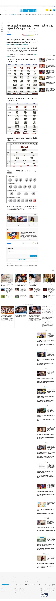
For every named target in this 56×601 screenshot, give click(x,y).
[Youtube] (49, 6)
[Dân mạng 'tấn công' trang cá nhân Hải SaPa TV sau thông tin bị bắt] (41, 429)
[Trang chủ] (0, 14)
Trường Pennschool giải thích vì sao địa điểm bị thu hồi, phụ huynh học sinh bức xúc (51, 466)
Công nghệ (39, 14)
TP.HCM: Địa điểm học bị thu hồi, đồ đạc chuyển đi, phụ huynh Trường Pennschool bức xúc (46, 476)
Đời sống (14, 14)
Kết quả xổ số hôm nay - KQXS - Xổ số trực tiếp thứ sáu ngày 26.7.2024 (28, 233)
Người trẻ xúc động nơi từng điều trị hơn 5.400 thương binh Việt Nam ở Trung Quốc (51, 447)
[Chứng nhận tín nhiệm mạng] (44, 595)
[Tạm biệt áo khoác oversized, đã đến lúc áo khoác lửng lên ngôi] (41, 558)
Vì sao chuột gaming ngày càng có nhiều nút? (45, 527)
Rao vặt (49, 577)
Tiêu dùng (47, 14)
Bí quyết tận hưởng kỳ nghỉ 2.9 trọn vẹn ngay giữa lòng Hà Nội (45, 397)
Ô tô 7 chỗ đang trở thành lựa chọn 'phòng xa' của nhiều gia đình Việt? (45, 549)
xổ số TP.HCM (26, 265)
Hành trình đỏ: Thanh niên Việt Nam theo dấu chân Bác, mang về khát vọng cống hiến (46, 457)
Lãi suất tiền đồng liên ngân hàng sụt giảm (45, 378)
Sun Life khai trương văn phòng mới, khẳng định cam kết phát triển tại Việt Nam (45, 382)
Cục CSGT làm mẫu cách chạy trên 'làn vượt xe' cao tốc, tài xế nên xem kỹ (51, 539)
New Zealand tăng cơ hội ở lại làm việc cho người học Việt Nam (45, 472)
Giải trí (33, 14)
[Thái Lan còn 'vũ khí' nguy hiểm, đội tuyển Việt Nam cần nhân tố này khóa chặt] (41, 486)
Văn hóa (30, 14)
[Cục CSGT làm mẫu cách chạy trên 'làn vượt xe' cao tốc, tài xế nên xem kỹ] (41, 539)
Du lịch (27, 14)
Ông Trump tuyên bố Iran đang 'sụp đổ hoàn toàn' (45, 360)
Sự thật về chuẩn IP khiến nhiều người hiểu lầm (46, 530)
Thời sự (6, 14)
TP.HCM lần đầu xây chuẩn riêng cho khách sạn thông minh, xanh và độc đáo (51, 410)
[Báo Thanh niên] (5, 585)
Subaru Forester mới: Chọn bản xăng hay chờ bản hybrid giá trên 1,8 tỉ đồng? (45, 545)
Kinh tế (12, 14)
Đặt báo (17, 584)
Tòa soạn (29, 584)
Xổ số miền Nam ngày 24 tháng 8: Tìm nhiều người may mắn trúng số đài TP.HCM (45, 401)
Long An (8, 44)
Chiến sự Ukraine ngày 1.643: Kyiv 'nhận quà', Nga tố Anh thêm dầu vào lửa (51, 354)
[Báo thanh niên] (28, 10)
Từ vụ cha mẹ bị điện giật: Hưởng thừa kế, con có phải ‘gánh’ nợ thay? (45, 341)
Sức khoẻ (14, 577)
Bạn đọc (49, 574)
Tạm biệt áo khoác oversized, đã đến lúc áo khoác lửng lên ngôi (51, 558)
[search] (11, 10)
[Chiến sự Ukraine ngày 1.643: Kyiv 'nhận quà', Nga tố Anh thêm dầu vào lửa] (41, 354)
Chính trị (3, 14)
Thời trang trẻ (51, 14)
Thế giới (9, 14)
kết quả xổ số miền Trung (33, 265)
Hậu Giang (25, 44)
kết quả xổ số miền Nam (18, 265)
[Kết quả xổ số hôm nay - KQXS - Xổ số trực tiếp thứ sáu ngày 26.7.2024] (13, 235)
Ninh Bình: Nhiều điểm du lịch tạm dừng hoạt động (45, 420)
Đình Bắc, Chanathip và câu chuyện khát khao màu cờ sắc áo (45, 495)
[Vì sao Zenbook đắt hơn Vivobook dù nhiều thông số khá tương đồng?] (41, 522)
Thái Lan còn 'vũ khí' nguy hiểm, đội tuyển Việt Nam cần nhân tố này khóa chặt (51, 486)
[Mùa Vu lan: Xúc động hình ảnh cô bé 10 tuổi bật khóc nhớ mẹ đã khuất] (41, 391)
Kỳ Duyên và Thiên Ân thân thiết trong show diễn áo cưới (45, 438)
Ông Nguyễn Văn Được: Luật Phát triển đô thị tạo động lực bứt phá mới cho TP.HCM (51, 335)
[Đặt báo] (50, 10)
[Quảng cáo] (47, 10)
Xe (42, 14)
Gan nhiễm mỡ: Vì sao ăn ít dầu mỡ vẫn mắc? (45, 513)
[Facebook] (51, 6)
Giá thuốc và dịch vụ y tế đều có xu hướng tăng (51, 503)
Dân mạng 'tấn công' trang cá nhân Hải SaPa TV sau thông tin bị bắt (51, 429)
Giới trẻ (21, 14)
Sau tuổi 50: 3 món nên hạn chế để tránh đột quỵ (45, 510)
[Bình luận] (2, 31)
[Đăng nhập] (54, 10)
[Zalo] (54, 6)
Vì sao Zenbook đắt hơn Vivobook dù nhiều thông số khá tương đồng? (50, 522)
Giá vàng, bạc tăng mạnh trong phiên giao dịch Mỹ (50, 372)
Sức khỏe (18, 14)
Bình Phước (16, 44)
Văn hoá (25, 577)
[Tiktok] (52, 6)
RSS (26, 584)
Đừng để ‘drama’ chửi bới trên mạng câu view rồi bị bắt (45, 345)
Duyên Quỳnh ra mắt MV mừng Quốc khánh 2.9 (46, 434)
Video (44, 14)
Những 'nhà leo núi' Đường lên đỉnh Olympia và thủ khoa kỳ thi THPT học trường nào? (46, 453)
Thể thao (36, 14)
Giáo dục (24, 14)
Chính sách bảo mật (36, 584)
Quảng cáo (22, 584)
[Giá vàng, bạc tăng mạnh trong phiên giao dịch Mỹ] (41, 373)
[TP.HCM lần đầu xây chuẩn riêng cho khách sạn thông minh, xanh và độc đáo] (41, 410)
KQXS (32, 47)
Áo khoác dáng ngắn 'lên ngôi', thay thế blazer (46, 563)
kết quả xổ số (21, 48)
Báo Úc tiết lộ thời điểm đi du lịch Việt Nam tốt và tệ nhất (46, 416)
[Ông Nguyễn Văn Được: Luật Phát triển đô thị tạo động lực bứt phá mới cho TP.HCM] (41, 335)
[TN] (8, 32)
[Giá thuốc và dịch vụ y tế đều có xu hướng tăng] (41, 504)
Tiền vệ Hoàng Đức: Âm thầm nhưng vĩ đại (45, 491)
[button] (2, 23)
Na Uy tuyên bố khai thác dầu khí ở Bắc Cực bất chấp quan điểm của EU (46, 364)
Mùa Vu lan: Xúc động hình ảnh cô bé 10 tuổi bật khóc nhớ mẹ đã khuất (51, 391)
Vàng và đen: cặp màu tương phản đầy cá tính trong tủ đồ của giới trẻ (45, 567)
